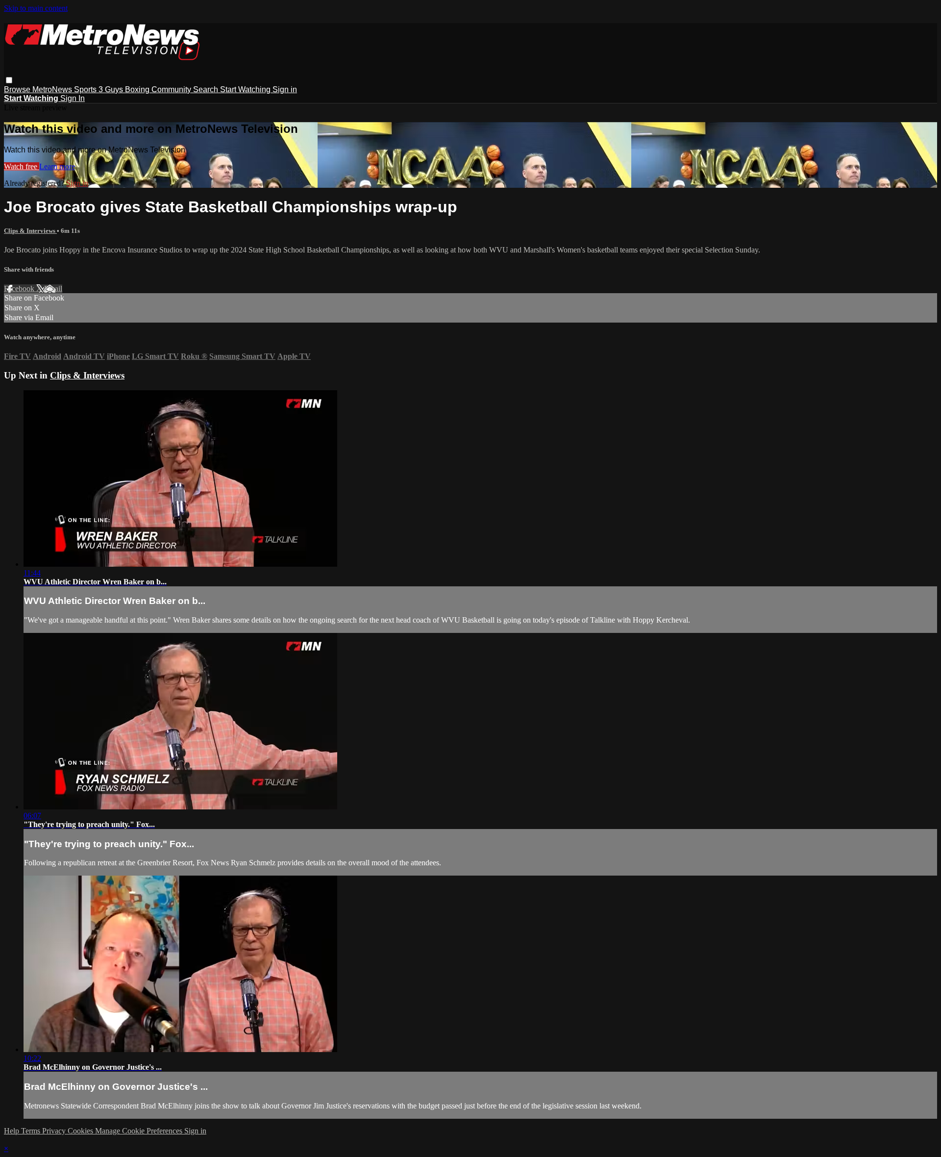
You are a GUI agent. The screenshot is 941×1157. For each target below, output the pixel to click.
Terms (31, 1131)
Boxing (138, 89)
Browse (18, 89)
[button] (9, 80)
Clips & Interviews (30, 230)
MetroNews (53, 89)
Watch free (21, 166)
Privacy (55, 1131)
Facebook (20, 288)
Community (172, 89)
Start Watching (246, 89)
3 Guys (112, 89)
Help (12, 1131)
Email (53, 288)
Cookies (81, 1131)
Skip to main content (36, 8)
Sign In (72, 98)
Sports (86, 89)
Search (206, 89)
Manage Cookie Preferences (139, 1131)
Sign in (284, 89)
